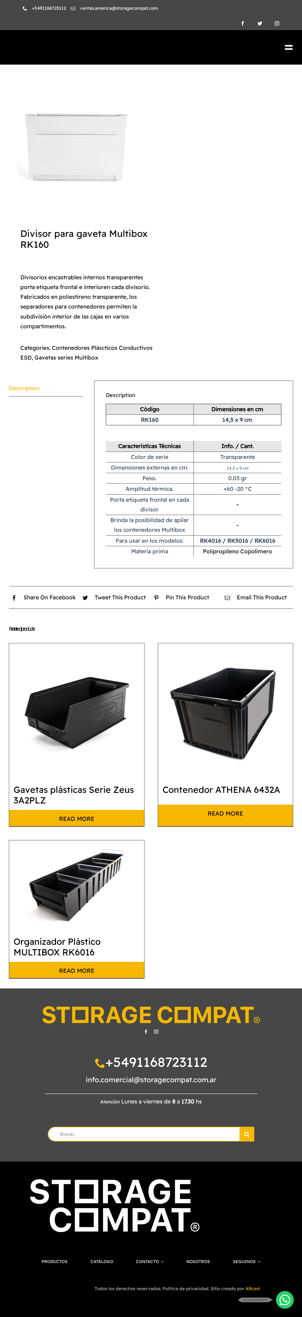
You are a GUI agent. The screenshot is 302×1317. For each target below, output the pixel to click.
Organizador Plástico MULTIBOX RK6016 (57, 947)
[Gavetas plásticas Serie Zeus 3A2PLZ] (76, 710)
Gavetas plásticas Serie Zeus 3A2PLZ (74, 795)
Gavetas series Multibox (66, 357)
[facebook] (243, 23)
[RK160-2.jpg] (77, 145)
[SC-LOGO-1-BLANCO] (114, 1182)
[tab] (46, 388)
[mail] (73, 8)
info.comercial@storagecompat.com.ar (151, 1079)
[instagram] (277, 23)
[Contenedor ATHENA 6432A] (225, 710)
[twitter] (260, 23)
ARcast (252, 1288)
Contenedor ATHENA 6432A (221, 789)
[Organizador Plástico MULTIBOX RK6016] (76, 885)
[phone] (25, 8)
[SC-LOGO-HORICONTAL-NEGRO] (77, 44)
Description (24, 388)
